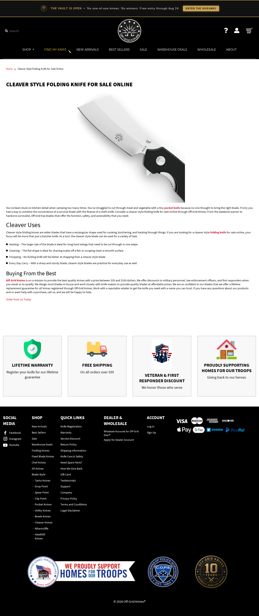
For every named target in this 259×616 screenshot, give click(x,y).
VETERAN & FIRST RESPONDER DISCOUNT (162, 377)
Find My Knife (55, 49)
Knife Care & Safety (72, 456)
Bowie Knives (43, 516)
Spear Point (42, 492)
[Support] (226, 30)
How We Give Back (71, 468)
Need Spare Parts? (71, 462)
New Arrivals (87, 49)
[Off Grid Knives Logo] (129, 30)
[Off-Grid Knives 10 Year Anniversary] (211, 572)
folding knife (218, 232)
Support (65, 486)
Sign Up (151, 432)
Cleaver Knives (43, 522)
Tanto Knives (42, 480)
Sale (143, 49)
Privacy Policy (69, 498)
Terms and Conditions (74, 504)
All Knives (38, 468)
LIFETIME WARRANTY (32, 365)
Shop (27, 49)
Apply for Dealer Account (119, 440)
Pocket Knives (43, 504)
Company (66, 492)
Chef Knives (39, 462)
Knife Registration (71, 426)
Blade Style (38, 474)
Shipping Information (73, 450)
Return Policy (69, 444)
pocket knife (172, 208)
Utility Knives (43, 510)
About (231, 49)
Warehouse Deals (172, 49)
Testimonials (68, 480)
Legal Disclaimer (70, 510)
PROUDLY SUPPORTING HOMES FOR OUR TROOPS (227, 367)
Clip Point (41, 498)
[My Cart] (249, 30)
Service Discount (70, 438)
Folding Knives (40, 450)
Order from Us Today (18, 299)
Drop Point (41, 486)
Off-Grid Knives (15, 280)
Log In (150, 426)
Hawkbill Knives (40, 536)
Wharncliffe (41, 528)
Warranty (66, 432)
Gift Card (66, 474)
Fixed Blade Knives (43, 456)
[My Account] (236, 30)
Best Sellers (119, 49)
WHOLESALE (206, 49)
